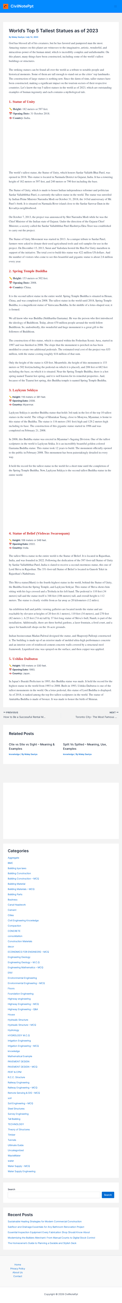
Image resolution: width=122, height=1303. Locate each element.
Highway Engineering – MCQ (23, 1004)
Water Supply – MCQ (19, 1166)
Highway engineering (19, 998)
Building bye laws (17, 868)
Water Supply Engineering (21, 1171)
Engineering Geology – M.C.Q (24, 962)
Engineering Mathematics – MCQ (25, 967)
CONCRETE (14, 931)
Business (12, 899)
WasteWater (14, 1155)
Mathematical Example (20, 1056)
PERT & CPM (14, 1072)
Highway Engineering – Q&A (23, 1009)
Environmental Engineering (22, 978)
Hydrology (13, 1030)
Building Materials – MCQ (21, 889)
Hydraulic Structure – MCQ (22, 1024)
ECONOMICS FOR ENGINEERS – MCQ (28, 951)
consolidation (15, 936)
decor (11, 946)
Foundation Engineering (21, 993)
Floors (11, 988)
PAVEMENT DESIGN (18, 1061)
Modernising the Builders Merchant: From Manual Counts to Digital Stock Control (51, 1237)
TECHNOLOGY (16, 1124)
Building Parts (15, 894)
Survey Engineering (18, 1113)
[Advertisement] (61, 146)
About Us (18, 1272)
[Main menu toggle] (115, 6)
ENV (10, 972)
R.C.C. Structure (16, 1077)
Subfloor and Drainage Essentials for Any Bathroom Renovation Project (46, 1226)
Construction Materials (20, 941)
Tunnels (12, 1140)
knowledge (14, 754)
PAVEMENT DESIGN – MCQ (22, 1066)
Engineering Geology (19, 957)
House (11, 1014)
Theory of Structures (19, 1129)
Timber (11, 1134)
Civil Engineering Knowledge (23, 920)
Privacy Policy (17, 1268)
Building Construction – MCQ (23, 878)
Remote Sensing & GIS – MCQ (24, 1092)
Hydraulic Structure (18, 1019)
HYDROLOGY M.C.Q (19, 1035)
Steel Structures (16, 1108)
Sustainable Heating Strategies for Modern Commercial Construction (45, 1221)
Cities (11, 915)
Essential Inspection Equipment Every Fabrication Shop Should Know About (49, 1232)
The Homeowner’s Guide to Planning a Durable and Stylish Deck (42, 1243)
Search (11, 1189)
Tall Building (14, 1119)
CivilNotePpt (22, 6)
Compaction (14, 925)
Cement (12, 910)
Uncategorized (16, 1150)
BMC (10, 863)
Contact (17, 1276)
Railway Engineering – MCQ (22, 1087)
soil (9, 1098)
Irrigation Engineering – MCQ (23, 1046)
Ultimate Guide (16, 1145)
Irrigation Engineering (19, 1040)
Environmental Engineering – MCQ (26, 983)
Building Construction (19, 873)
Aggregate (13, 857)
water (11, 1160)
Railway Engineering (18, 1082)
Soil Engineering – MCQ (20, 1103)
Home (17, 1264)
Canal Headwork (17, 904)
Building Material (16, 883)
